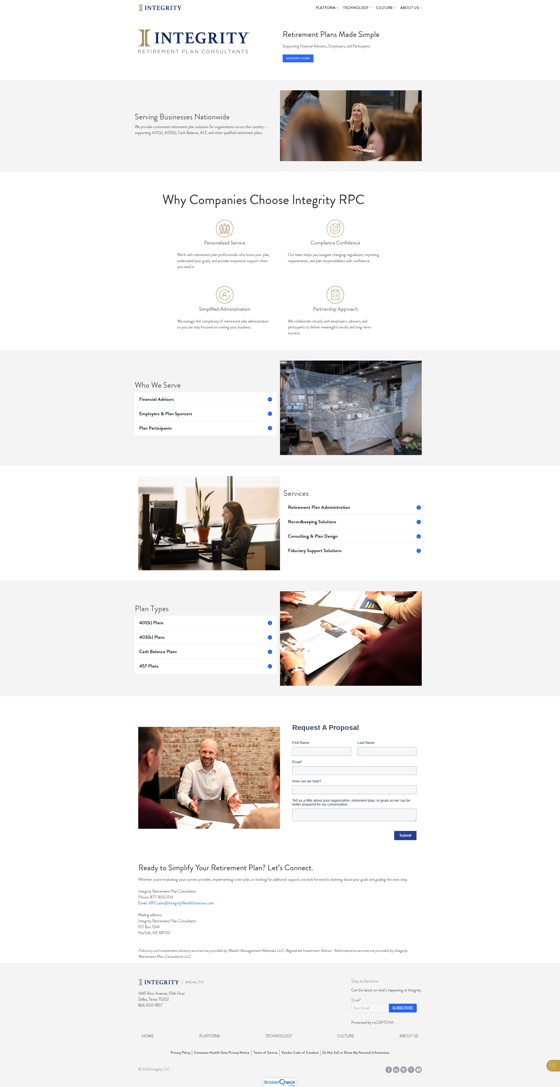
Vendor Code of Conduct (299, 1052)
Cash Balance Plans (158, 651)
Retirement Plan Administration (319, 507)
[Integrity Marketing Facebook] (388, 1069)
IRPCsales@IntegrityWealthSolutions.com (181, 903)
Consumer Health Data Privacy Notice (221, 1052)
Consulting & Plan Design (313, 536)
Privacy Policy (180, 1052)
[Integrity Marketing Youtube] (418, 1069)
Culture (384, 7)
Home (148, 1036)
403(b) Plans (151, 637)
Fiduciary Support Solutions (314, 550)
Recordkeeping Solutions (312, 521)
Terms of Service (265, 1052)
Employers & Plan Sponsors (165, 413)
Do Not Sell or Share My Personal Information (355, 1052)
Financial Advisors (156, 399)
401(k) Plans (151, 622)
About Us (409, 7)
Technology (356, 7)
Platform (326, 7)
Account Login (298, 58)
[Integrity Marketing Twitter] (411, 1069)
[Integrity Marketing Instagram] (403, 1069)
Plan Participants (155, 428)
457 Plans (148, 666)
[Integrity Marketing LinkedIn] (396, 1069)
